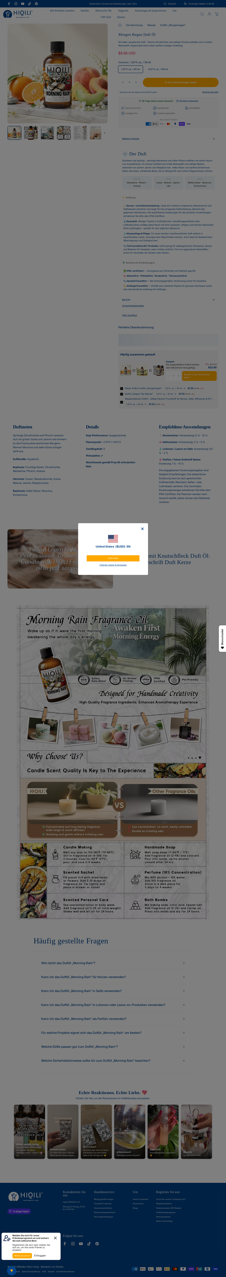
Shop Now (113, 558)
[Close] (142, 528)
